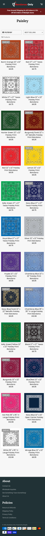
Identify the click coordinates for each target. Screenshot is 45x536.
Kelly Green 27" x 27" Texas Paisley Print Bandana (11, 205)
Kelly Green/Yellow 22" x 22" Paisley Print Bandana (11, 346)
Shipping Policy (7, 511)
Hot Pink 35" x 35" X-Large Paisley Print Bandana (11, 417)
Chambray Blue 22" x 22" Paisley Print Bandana (34, 276)
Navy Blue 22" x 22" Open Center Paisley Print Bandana (34, 417)
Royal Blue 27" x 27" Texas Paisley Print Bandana (11, 240)
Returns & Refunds (9, 508)
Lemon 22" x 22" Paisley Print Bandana (34, 170)
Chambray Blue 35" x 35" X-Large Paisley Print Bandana (34, 311)
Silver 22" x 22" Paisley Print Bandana (34, 239)
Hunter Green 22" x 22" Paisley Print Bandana (11, 134)
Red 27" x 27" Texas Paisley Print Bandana (34, 64)
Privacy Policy (7, 514)
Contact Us (6, 486)
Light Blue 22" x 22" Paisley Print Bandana (34, 99)
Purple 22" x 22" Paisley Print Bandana (11, 276)
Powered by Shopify (21, 525)
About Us (5, 496)
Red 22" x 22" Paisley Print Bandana (11, 169)
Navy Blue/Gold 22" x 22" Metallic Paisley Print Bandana (11, 311)
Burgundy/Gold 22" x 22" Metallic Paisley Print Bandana (34, 134)
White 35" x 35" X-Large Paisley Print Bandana (11, 452)
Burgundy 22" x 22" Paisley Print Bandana (11, 382)
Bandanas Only (11, 525)
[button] (34, 32)
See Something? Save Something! (14, 493)
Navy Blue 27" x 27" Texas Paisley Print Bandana (34, 205)
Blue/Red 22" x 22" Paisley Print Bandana (34, 382)
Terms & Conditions (9, 518)
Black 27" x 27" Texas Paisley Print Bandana (34, 346)
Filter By (8, 32)
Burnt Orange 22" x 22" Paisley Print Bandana (11, 64)
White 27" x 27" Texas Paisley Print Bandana (11, 99)
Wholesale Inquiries (9, 489)
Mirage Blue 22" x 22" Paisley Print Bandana (34, 452)
